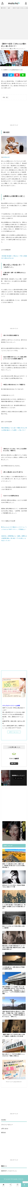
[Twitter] (11, 75)
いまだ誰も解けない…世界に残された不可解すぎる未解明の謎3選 (13, 967)
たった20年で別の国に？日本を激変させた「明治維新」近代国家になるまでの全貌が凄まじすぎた (13, 906)
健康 (9, 8)
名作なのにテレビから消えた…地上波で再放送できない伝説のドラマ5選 (13, 886)
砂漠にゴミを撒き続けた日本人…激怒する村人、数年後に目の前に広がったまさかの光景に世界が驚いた (13, 865)
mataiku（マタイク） (18, 1179)
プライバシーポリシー (7, 1124)
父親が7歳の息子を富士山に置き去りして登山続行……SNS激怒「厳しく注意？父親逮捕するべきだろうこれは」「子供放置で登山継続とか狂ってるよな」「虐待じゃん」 (13, 1014)
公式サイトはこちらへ (14, 732)
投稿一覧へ (13, 763)
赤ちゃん (23, 48)
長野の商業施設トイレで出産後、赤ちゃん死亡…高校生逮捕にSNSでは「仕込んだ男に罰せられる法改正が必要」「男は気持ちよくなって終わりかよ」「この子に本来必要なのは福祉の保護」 (13, 990)
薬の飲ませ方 (18, 48)
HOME (4, 8)
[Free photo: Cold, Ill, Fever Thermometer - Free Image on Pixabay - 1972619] (14, 153)
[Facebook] (5, 75)
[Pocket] (17, 75)
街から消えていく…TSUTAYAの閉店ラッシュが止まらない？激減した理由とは (13, 1054)
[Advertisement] (14, 24)
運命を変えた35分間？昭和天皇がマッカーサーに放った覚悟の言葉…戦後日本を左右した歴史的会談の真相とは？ (13, 947)
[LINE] (23, 75)
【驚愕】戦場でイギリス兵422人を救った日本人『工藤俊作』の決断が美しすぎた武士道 (13, 1035)
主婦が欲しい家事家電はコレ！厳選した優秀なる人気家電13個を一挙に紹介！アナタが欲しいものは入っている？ (14, 538)
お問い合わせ (4, 1128)
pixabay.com (6, 157)
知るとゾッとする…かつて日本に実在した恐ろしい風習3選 (13, 926)
